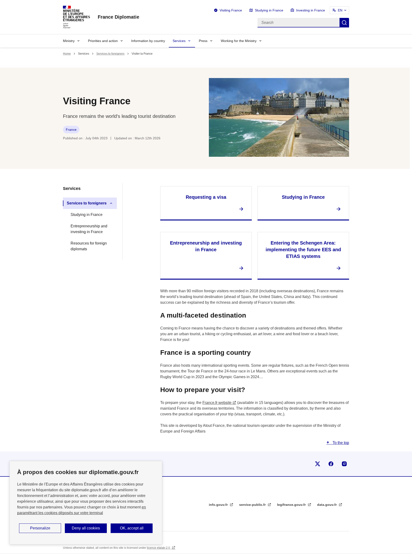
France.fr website (217, 403)
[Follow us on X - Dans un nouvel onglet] (317, 464)
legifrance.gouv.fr (292, 505)
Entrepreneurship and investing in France (89, 229)
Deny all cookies (86, 528)
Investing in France (310, 10)
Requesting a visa (206, 197)
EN (340, 10)
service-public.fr (253, 505)
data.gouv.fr (327, 505)
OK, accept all (132, 528)
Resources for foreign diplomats (89, 246)
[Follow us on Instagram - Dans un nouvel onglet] (344, 464)
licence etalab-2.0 (159, 547)
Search (344, 22)
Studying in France (269, 10)
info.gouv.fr (219, 505)
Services (179, 41)
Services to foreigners (110, 53)
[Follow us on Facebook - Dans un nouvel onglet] (331, 464)
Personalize (40, 528)
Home (67, 53)
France (71, 129)
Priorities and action (103, 41)
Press (203, 41)
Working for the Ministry (239, 41)
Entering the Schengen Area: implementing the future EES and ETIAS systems (303, 249)
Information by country (148, 41)
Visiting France (231, 10)
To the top (340, 443)
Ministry (69, 41)
